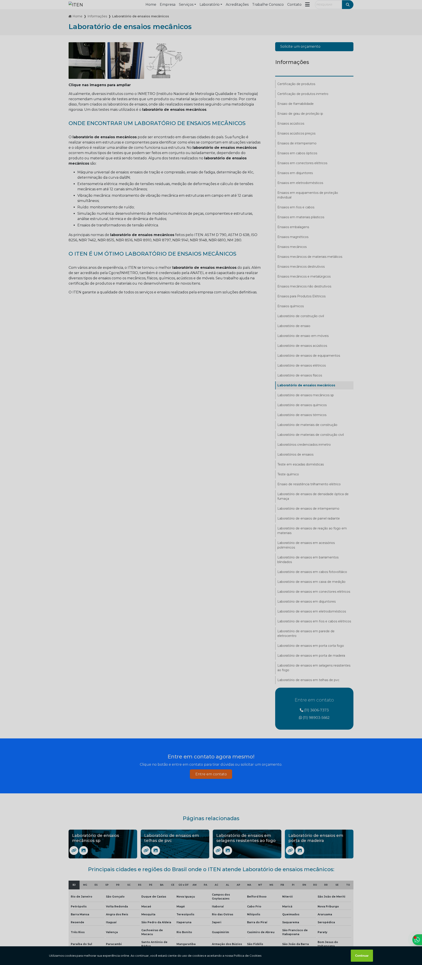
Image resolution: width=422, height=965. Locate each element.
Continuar (362, 955)
